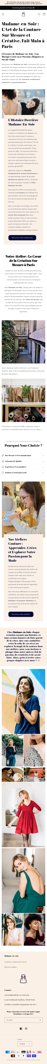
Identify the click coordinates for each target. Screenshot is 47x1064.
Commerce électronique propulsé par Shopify (29, 1059)
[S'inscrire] (40, 1020)
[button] (2, 14)
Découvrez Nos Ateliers (21, 614)
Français (22, 1044)
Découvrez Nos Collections (22, 238)
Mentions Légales (10, 967)
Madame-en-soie (15, 1059)
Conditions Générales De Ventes (15, 962)
